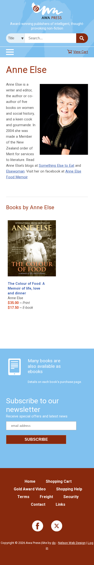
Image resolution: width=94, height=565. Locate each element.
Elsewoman (15, 171)
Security (71, 496)
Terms (23, 496)
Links (60, 504)
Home (30, 481)
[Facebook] (37, 530)
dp (54, 543)
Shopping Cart (59, 481)
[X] (56, 530)
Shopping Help (69, 489)
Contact (38, 504)
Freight (46, 496)
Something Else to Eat (56, 165)
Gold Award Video (30, 489)
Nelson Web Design (72, 543)
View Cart (80, 52)
